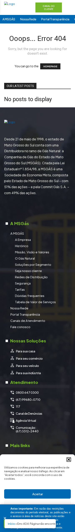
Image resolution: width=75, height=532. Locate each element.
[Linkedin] (43, 207)
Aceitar (37, 494)
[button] (69, 459)
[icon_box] (22, 351)
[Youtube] (53, 207)
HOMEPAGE (50, 66)
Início (11, 523)
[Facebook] (22, 207)
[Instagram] (32, 207)
